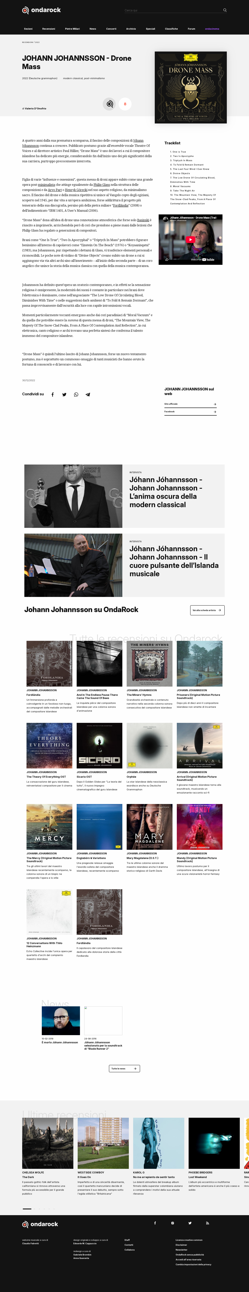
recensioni (28, 42)
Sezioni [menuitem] (28, 28)
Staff (127, 1240)
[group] (47, 1157)
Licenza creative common (189, 1240)
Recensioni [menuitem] (48, 28)
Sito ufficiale (171, 404)
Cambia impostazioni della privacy (193, 1264)
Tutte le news (118, 1068)
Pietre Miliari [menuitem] (72, 28)
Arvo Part (55, 190)
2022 (37, 42)
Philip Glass (102, 185)
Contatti (128, 1245)
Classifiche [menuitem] (171, 28)
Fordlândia (120, 205)
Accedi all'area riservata (188, 1259)
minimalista (46, 185)
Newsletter (181, 1250)
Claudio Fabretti (30, 1243)
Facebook (169, 411)
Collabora (129, 1250)
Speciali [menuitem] (150, 28)
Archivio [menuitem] (131, 28)
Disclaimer (181, 1245)
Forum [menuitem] (191, 28)
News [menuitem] (93, 28)
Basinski (143, 220)
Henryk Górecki (76, 190)
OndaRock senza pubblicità (190, 1254)
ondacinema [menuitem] (212, 28)
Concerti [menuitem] (111, 28)
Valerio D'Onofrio (35, 108)
